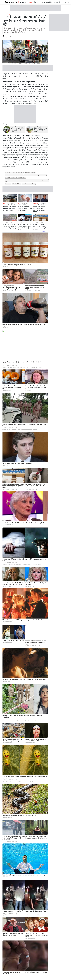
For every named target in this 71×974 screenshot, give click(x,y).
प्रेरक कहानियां (35, 203)
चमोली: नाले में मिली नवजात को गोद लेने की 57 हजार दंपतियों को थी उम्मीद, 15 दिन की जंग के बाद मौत (25, 207)
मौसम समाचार (37, 2)
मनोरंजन (56, 2)
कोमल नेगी (7, 36)
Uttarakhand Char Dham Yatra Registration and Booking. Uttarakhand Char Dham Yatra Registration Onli (25, 181)
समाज (19, 203)
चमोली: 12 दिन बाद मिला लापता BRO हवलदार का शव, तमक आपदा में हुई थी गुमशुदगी (10, 226)
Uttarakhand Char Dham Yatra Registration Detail (15, 177)
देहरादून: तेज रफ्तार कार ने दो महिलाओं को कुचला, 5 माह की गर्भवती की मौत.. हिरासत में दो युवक (25, 227)
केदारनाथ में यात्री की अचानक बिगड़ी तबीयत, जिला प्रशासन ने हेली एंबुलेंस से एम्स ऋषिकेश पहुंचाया (18, 129)
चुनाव (30, 2)
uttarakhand (7, 183)
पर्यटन (27, 36)
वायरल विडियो (49, 2)
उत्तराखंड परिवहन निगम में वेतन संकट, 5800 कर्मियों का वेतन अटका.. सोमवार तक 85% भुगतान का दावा (9, 207)
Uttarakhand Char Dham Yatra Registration (14, 172)
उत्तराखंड (4, 14)
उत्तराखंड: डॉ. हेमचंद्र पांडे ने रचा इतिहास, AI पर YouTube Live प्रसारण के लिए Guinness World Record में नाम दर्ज (40, 208)
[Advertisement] (35, 8)
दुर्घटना (4, 222)
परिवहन (4, 203)
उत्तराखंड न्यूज (23, 2)
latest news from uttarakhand (28, 183)
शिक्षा (34, 222)
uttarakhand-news (16, 183)
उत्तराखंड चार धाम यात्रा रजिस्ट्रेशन (30, 172)
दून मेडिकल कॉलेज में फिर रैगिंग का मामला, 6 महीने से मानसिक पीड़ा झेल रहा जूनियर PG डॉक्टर (40, 227)
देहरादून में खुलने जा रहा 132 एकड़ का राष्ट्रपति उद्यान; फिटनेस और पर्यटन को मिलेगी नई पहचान (40, 129)
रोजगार (43, 2)
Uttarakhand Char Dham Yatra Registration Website (35, 175)
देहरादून (8, 14)
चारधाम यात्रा (30, 36)
